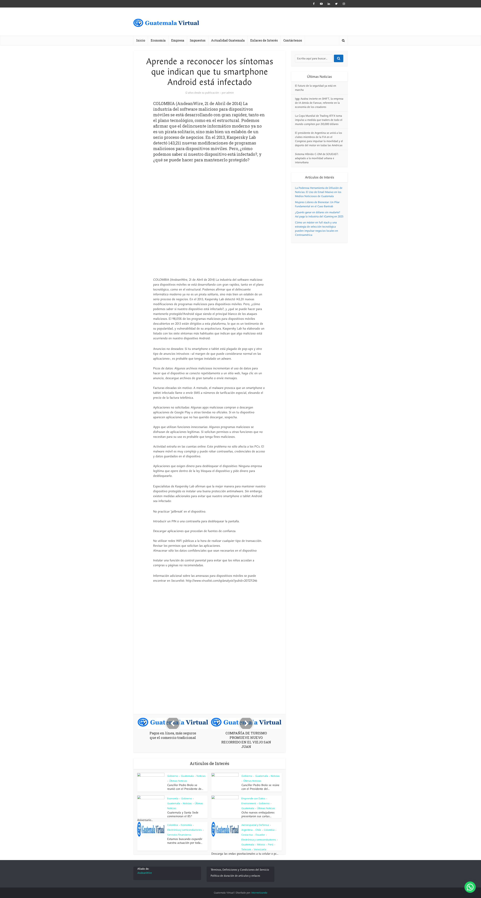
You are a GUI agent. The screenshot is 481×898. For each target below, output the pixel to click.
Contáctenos (292, 40)
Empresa (177, 40)
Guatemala (187, 776)
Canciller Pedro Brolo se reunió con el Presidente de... (185, 787)
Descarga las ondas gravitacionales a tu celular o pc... (244, 854)
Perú (270, 844)
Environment (248, 803)
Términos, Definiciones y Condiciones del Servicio (240, 870)
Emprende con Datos (253, 798)
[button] (470, 887)
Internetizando (259, 892)
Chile (258, 829)
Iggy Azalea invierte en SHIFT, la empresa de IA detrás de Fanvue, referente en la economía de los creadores (319, 103)
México (261, 844)
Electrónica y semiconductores (184, 829)
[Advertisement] (209, 196)
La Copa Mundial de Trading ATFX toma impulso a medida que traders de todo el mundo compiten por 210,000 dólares (318, 120)
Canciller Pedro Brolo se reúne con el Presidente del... (260, 787)
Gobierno (172, 776)
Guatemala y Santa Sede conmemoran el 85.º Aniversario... (167, 816)
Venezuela (260, 849)
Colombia (172, 825)
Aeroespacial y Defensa (255, 825)
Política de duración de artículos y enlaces (235, 876)
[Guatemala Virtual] (166, 24)
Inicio (140, 40)
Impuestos (197, 40)
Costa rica (247, 834)
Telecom (246, 849)
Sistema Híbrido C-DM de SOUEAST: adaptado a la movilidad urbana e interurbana (317, 158)
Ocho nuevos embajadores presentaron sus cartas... (258, 814)
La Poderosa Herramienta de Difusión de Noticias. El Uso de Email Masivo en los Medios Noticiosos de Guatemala (318, 192)
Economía (158, 40)
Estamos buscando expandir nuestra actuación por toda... (184, 841)
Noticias (201, 776)
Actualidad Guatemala (228, 40)
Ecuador (260, 834)
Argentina (247, 829)
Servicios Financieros (179, 834)
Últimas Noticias (178, 780)
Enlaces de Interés (264, 40)
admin (230, 92)
